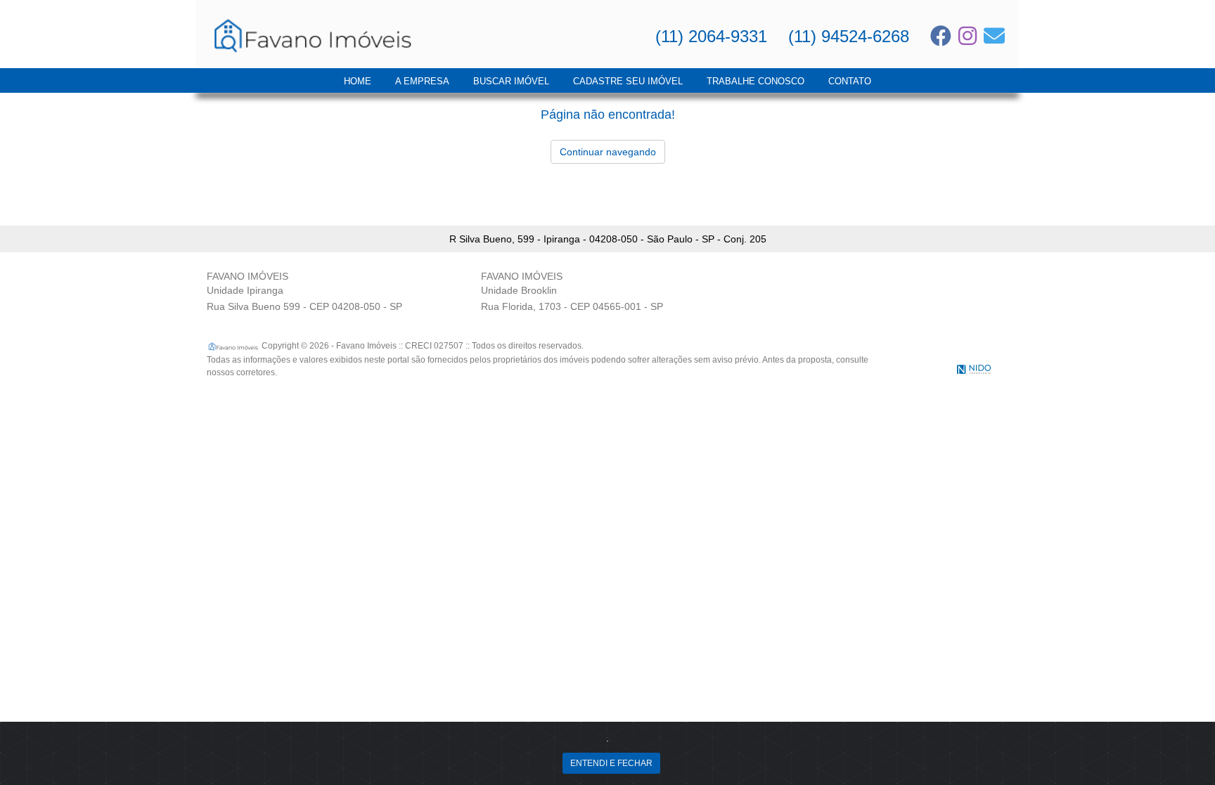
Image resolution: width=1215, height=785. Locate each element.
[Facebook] (940, 36)
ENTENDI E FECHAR (611, 763)
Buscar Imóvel (511, 81)
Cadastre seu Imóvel (628, 81)
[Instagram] (967, 36)
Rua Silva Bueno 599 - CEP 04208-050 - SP (304, 306)
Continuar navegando (608, 151)
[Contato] (994, 36)
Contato (849, 81)
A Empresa (422, 81)
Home (357, 81)
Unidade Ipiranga (245, 290)
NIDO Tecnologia (974, 369)
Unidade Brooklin (519, 290)
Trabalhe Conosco (755, 81)
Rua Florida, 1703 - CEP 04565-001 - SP (572, 306)
